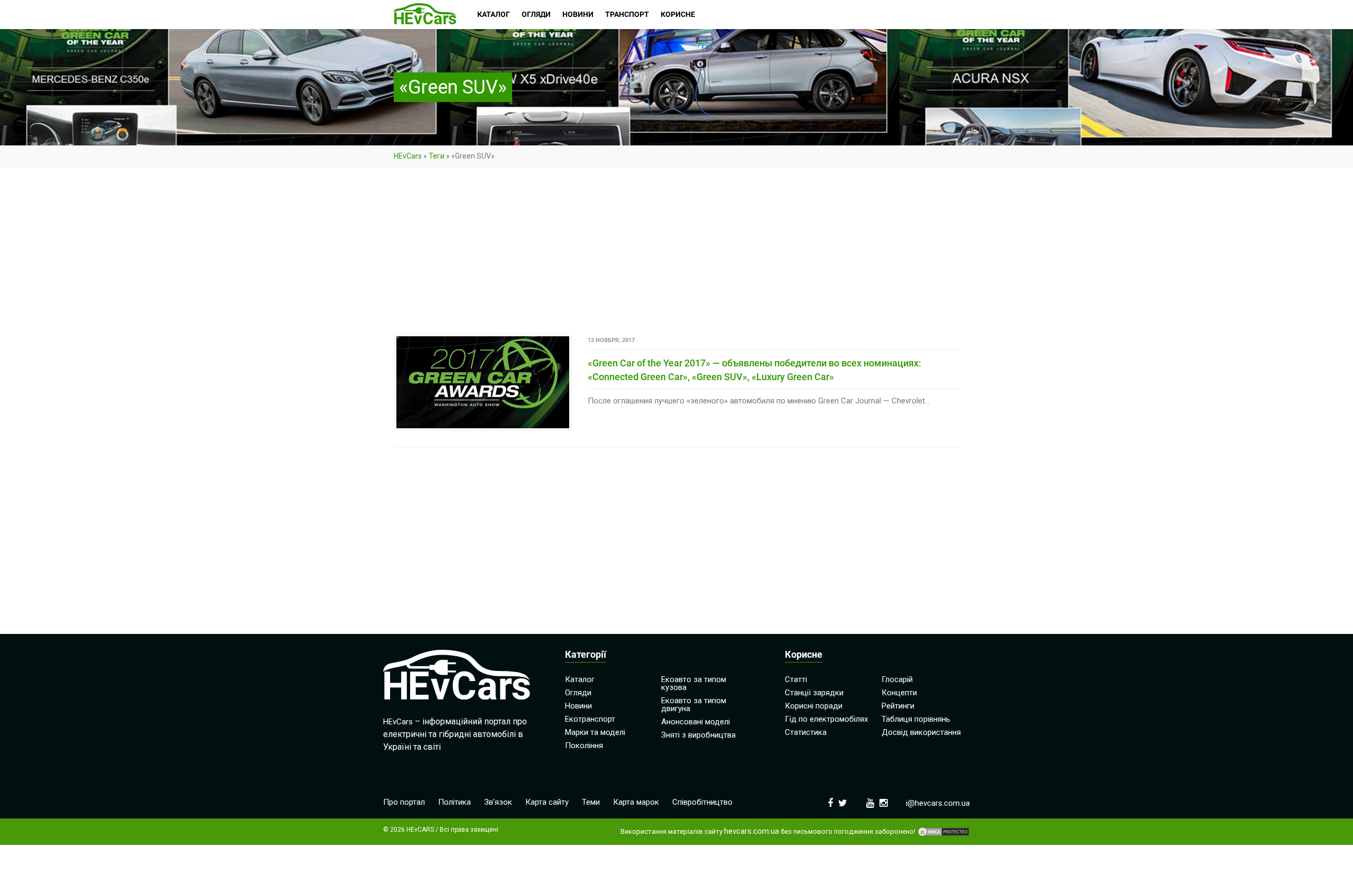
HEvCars (408, 156)
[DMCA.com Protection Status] (943, 831)
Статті (796, 679)
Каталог (580, 679)
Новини (578, 706)
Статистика (806, 732)
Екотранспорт (590, 719)
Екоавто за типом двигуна (693, 704)
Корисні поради (813, 706)
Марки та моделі (595, 732)
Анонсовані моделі (695, 721)
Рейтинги (898, 706)
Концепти (899, 692)
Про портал (404, 802)
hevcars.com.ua (751, 831)
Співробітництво (702, 802)
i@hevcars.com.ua (938, 803)
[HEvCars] (425, 14)
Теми (591, 802)
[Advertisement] (676, 255)
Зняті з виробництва (698, 735)
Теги (436, 156)
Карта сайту (547, 802)
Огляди (578, 692)
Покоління (584, 745)
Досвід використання (921, 732)
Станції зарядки (814, 692)
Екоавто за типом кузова (693, 683)
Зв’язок (498, 802)
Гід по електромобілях (826, 719)
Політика (454, 802)
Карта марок (636, 802)
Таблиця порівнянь (916, 719)
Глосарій (897, 679)
